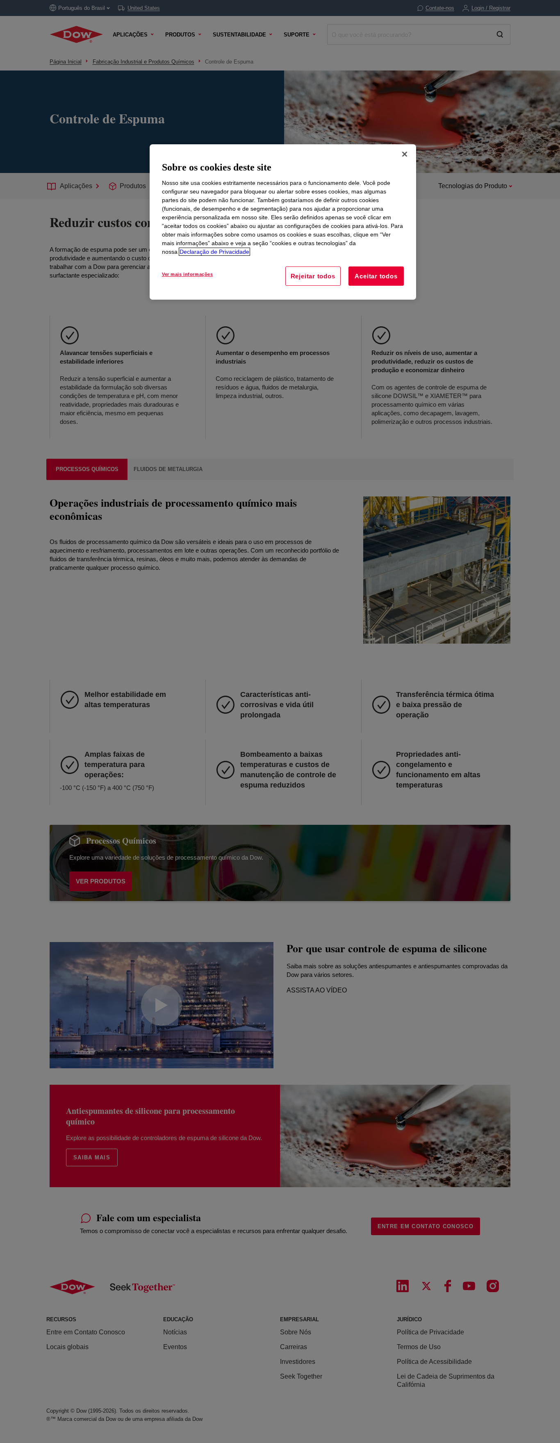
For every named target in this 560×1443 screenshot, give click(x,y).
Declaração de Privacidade (214, 251)
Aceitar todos (376, 276)
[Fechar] (405, 154)
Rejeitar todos (313, 276)
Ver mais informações (187, 274)
